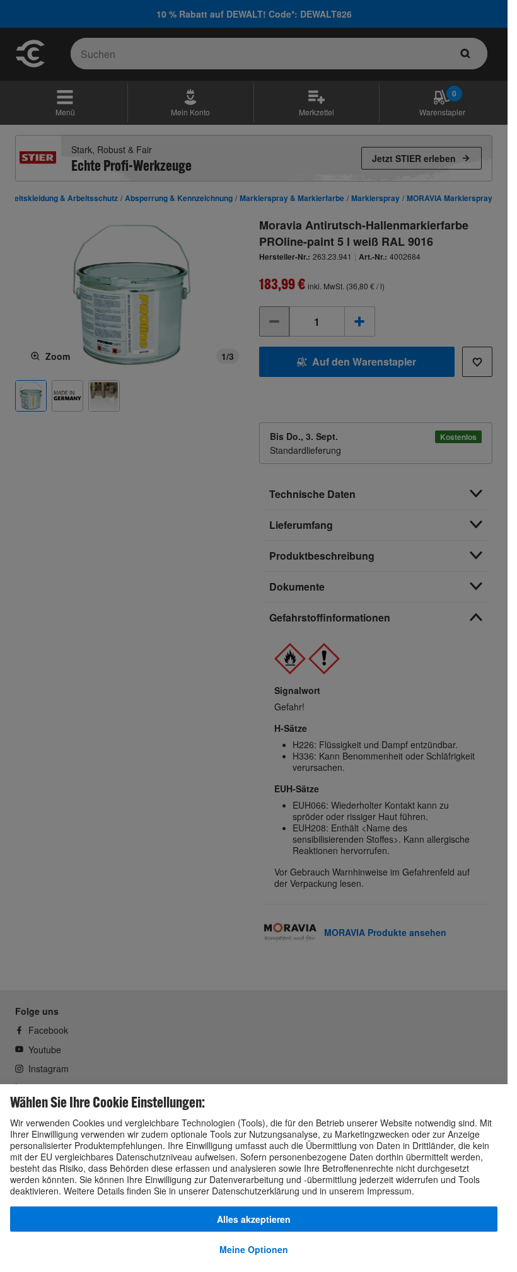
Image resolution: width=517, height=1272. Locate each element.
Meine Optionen (253, 1249)
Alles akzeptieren (254, 1219)
